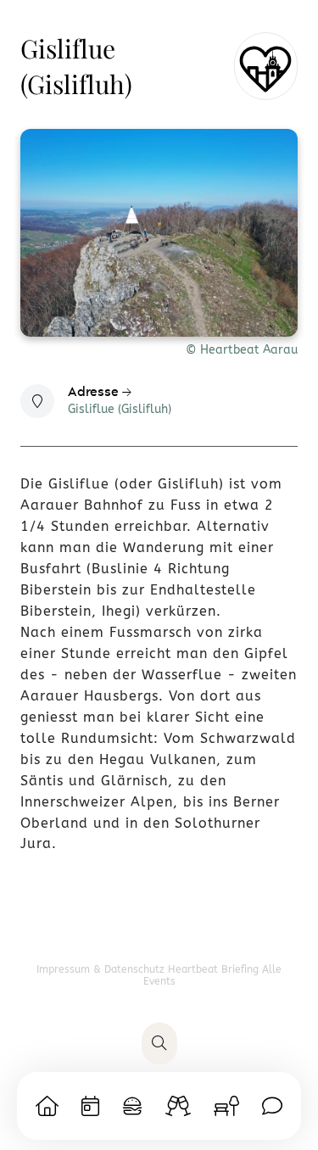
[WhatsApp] (272, 1106)
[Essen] (132, 1106)
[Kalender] (90, 1106)
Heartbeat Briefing (215, 969)
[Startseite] (47, 1106)
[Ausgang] (178, 1106)
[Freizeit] (226, 1106)
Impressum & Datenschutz (102, 969)
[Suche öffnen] (159, 1044)
